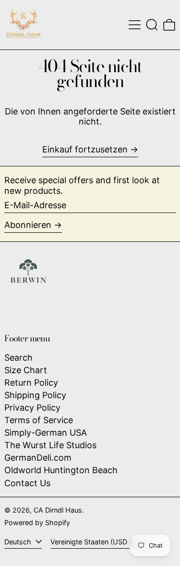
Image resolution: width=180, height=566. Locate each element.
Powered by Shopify (37, 522)
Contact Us (27, 483)
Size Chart (25, 370)
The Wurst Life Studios (50, 445)
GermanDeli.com (38, 458)
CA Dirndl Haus (58, 510)
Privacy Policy (32, 407)
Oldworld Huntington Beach (61, 470)
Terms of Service (38, 420)
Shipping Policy (35, 395)
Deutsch (18, 542)
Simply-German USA (45, 433)
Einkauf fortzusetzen (85, 149)
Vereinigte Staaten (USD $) (94, 542)
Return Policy (31, 382)
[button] (151, 25)
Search (18, 357)
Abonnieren (27, 225)
